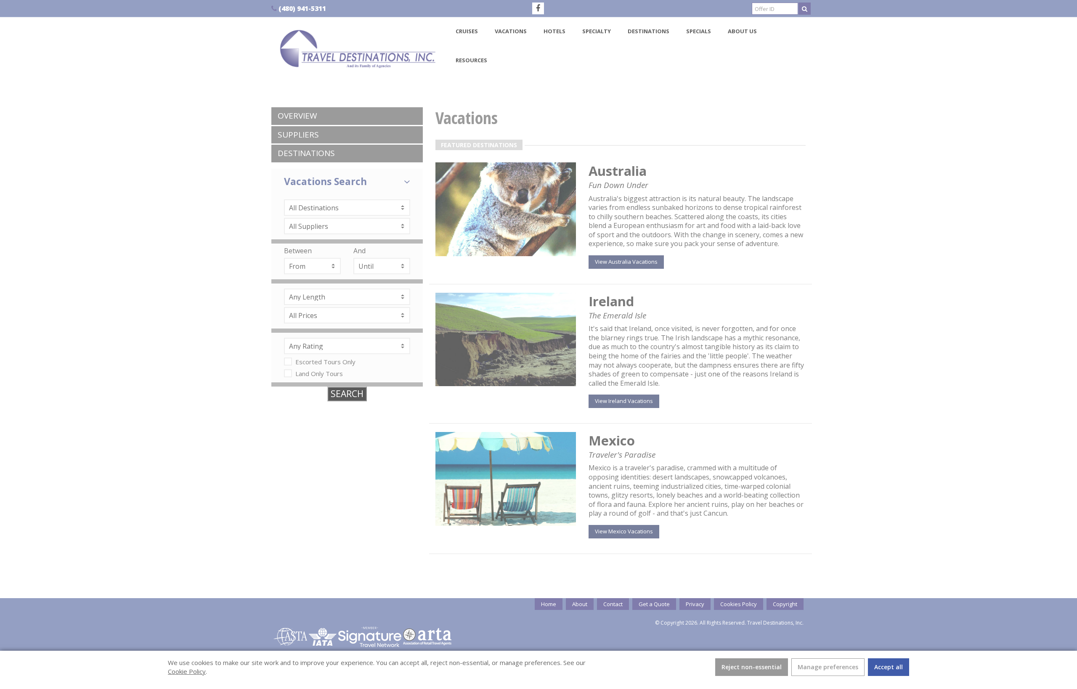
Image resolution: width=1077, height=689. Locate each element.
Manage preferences (828, 667)
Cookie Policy (187, 671)
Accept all (888, 667)
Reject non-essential (752, 667)
